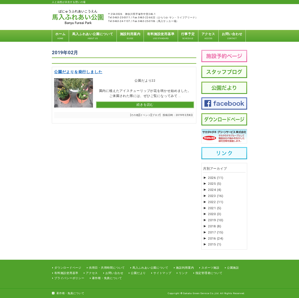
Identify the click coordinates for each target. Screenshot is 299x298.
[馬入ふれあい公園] (78, 21)
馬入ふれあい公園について (150, 267)
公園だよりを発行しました (78, 72)
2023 (215, 196)
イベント (145, 115)
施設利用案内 (185, 267)
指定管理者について (209, 273)
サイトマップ (162, 273)
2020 (214, 214)
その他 (135, 115)
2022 (215, 202)
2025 (214, 184)
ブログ (156, 115)
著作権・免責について (107, 278)
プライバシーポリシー (69, 278)
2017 (215, 232)
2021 (214, 208)
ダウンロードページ (67, 267)
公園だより (138, 273)
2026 (215, 178)
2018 (214, 226)
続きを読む (145, 105)
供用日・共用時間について (107, 267)
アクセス (92, 273)
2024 (214, 190)
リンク (183, 273)
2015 (214, 244)
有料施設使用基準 (66, 273)
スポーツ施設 (210, 267)
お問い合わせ (114, 273)
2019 (215, 220)
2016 (215, 238)
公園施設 (233, 267)
